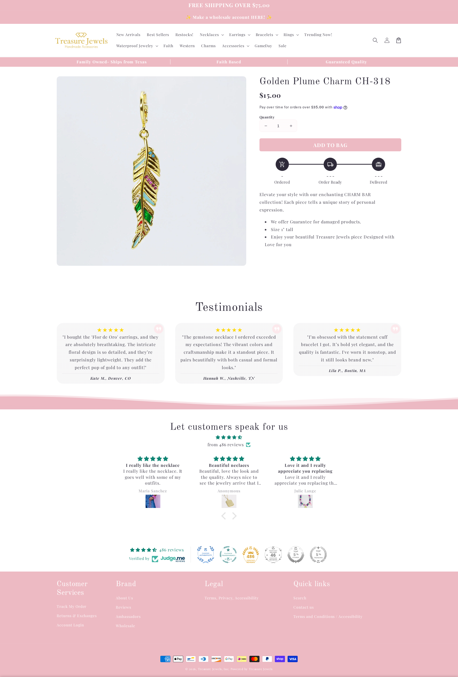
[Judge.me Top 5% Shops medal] (295, 554)
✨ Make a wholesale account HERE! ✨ (229, 17)
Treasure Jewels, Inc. (214, 669)
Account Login (70, 624)
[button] (375, 40)
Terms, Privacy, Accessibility (232, 597)
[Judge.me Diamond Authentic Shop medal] (205, 554)
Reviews (123, 607)
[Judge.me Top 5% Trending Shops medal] (318, 554)
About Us (124, 597)
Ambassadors (128, 616)
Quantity (267, 117)
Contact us (303, 607)
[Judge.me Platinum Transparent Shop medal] (228, 554)
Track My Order (71, 606)
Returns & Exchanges (77, 615)
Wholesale (125, 625)
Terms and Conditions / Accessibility (328, 616)
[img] (229, 437)
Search (299, 597)
